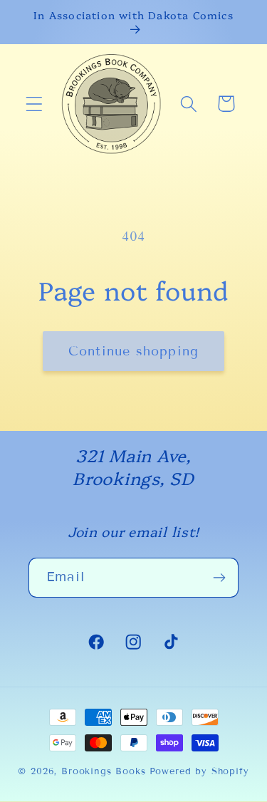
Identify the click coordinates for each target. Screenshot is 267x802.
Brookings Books (103, 771)
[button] (34, 104)
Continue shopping (133, 351)
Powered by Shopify (199, 771)
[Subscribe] (219, 578)
